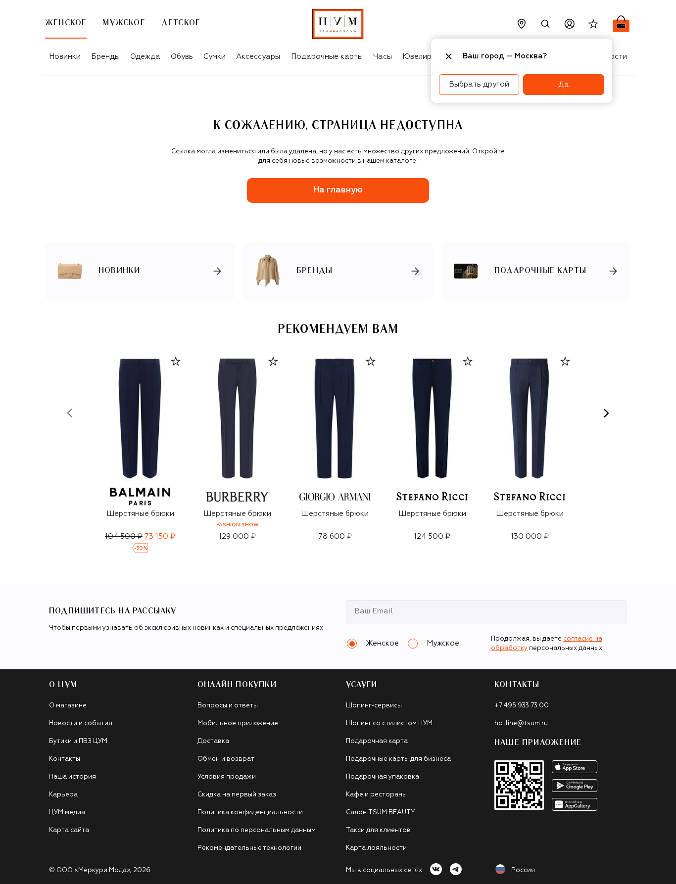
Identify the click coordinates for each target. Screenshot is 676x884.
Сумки (214, 56)
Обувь (182, 56)
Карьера (63, 794)
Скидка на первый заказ (236, 794)
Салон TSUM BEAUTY (380, 812)
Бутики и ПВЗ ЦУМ (78, 741)
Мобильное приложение (237, 723)
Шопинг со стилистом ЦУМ (389, 723)
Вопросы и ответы (227, 705)
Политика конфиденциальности (250, 812)
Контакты (64, 759)
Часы (382, 56)
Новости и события (80, 723)
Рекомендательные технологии (249, 848)
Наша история (72, 777)
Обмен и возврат (225, 759)
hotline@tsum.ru (521, 723)
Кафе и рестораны (376, 794)
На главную (338, 190)
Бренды (105, 56)
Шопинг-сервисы (374, 705)
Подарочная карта (377, 741)
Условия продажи (226, 777)
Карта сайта (69, 830)
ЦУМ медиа (67, 812)
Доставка (213, 741)
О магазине (68, 705)
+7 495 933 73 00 (521, 705)
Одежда (145, 56)
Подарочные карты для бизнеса (398, 759)
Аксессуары (258, 56)
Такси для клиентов (378, 830)
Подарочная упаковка (382, 777)
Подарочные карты (327, 56)
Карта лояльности (376, 848)
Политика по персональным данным (256, 830)
